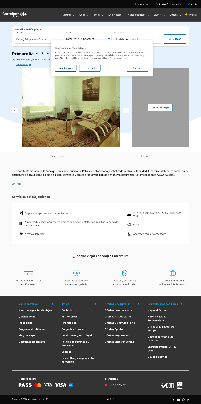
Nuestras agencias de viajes (35, 310)
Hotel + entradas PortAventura (158, 318)
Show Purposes (66, 68)
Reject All (90, 68)
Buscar (177, 38)
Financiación (69, 322)
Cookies (66, 351)
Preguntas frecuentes (74, 329)
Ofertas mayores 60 (116, 335)
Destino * (19, 32)
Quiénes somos (28, 316)
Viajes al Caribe (157, 310)
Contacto (67, 310)
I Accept (137, 68)
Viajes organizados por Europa (162, 328)
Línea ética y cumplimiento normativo (78, 360)
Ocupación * (120, 32)
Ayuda (194, 4)
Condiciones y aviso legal (77, 335)
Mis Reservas (69, 316)
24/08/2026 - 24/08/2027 (80, 39)
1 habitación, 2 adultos (128, 39)
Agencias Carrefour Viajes (170, 4)
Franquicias (25, 322)
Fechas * (69, 32)
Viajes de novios (157, 356)
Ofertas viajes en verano (119, 341)
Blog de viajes (27, 335)
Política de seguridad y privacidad (75, 343)
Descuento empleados (32, 341)
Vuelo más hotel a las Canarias (160, 338)
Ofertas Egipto (114, 329)
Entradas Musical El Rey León (162, 348)
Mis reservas (143, 4)
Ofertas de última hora (118, 310)
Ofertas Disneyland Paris (120, 322)
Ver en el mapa (23, 64)
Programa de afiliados (32, 329)
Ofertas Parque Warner (119, 316)
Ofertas (193, 15)
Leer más (16, 183)
